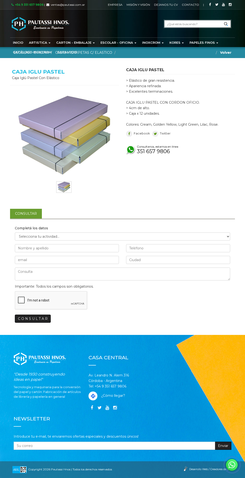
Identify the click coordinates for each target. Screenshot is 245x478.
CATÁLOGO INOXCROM (32, 52)
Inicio (18, 42)
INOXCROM (151, 42)
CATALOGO (67, 52)
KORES (175, 42)
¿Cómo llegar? (112, 395)
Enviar (223, 446)
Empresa (115, 4)
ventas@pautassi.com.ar (68, 4)
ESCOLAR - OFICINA (117, 42)
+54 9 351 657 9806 (29, 4)
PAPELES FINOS (202, 42)
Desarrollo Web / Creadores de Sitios (211, 469)
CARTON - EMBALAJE (74, 42)
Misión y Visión (138, 4)
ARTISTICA (38, 42)
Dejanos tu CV (166, 4)
